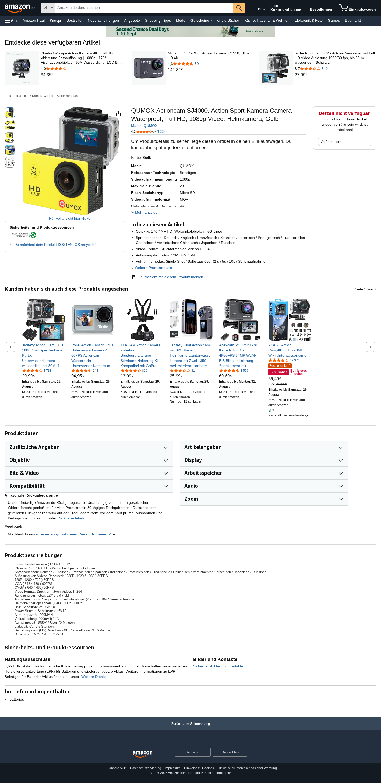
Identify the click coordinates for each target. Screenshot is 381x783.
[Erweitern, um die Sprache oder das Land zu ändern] (264, 9)
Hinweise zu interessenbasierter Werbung (247, 768)
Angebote (132, 20)
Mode (180, 20)
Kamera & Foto (42, 96)
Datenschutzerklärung (145, 768)
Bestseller (75, 20)
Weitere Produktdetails (153, 267)
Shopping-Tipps (158, 20)
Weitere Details (94, 676)
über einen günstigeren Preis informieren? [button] (74, 534)
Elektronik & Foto (309, 20)
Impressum (172, 768)
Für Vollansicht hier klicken (71, 218)
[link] (81, 74)
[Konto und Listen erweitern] (304, 10)
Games (334, 20)
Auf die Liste (331, 142)
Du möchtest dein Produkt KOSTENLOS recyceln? (55, 244)
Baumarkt (353, 20)
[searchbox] (144, 8)
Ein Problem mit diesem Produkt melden (170, 277)
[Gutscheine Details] (211, 20)
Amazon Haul (34, 20)
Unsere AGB (117, 768)
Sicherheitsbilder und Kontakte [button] (218, 666)
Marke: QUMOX (144, 126)
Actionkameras (67, 96)
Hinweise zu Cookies (199, 768)
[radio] (10, 113)
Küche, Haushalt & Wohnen (267, 20)
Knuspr (55, 20)
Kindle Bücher (227, 20)
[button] (11, 21)
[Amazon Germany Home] (142, 754)
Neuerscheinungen (103, 20)
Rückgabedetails (70, 518)
